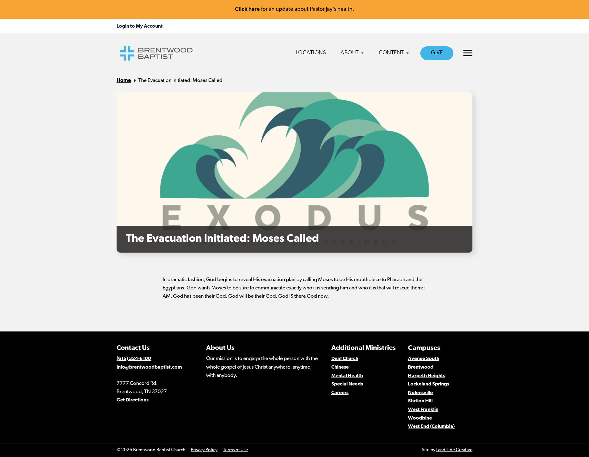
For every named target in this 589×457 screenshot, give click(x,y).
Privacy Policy (204, 450)
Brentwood (420, 367)
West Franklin (423, 409)
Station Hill (420, 401)
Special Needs (347, 384)
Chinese (340, 367)
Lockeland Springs (428, 384)
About (350, 53)
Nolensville (420, 392)
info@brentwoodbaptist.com (149, 367)
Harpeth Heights (426, 376)
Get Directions (132, 400)
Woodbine (420, 418)
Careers (339, 392)
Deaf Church (344, 358)
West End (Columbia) (431, 426)
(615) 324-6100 (134, 358)
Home (124, 80)
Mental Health (347, 376)
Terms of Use (235, 450)
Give (437, 53)
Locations (311, 53)
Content (391, 53)
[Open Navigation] (467, 53)
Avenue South (423, 358)
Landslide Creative (454, 450)
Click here (247, 9)
